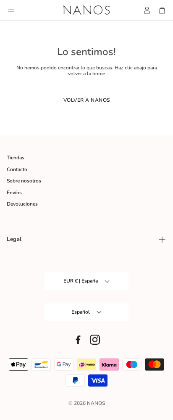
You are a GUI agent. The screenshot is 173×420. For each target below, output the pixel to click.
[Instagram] (95, 340)
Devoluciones (22, 204)
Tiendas (15, 157)
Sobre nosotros (24, 180)
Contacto (17, 169)
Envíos (14, 192)
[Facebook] (78, 340)
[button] (11, 10)
